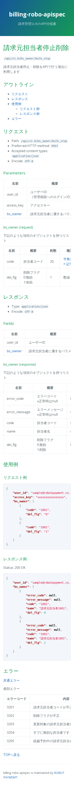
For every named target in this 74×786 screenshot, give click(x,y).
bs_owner (14, 214)
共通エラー (11, 680)
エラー (16, 118)
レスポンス (20, 99)
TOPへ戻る (11, 754)
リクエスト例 (29, 108)
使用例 (16, 103)
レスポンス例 (29, 113)
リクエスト (20, 94)
